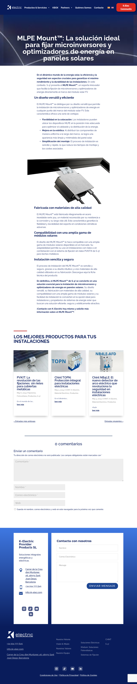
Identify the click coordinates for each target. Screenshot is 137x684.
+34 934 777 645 (33, 586)
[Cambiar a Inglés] (112, 7)
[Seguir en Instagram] (24, 609)
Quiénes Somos (83, 7)
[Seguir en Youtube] (37, 609)
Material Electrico (62, 393)
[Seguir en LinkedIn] (31, 614)
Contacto (99, 7)
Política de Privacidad (69, 675)
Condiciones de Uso (49, 675)
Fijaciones (32, 393)
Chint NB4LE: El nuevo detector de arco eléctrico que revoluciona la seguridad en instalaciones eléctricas (105, 386)
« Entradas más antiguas (24, 421)
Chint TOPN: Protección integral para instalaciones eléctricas (68, 382)
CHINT (67, 390)
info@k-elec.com (33, 592)
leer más (20, 404)
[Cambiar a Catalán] (109, 7)
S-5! (38, 396)
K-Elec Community (126, 7)
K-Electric (75, 390)
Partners (65, 7)
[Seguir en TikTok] (30, 609)
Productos (32, 396)
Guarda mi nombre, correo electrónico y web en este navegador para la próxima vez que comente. (60, 509)
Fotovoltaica (22, 396)
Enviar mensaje (102, 585)
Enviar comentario (109, 516)
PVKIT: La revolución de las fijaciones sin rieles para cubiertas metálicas (30, 383)
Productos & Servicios (35, 7)
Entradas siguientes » (114, 421)
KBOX (55, 7)
